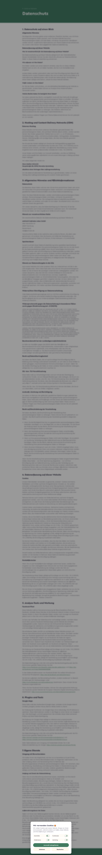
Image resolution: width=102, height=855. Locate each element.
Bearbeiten (60, 849)
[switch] (47, 836)
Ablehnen (42, 849)
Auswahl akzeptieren (51, 845)
